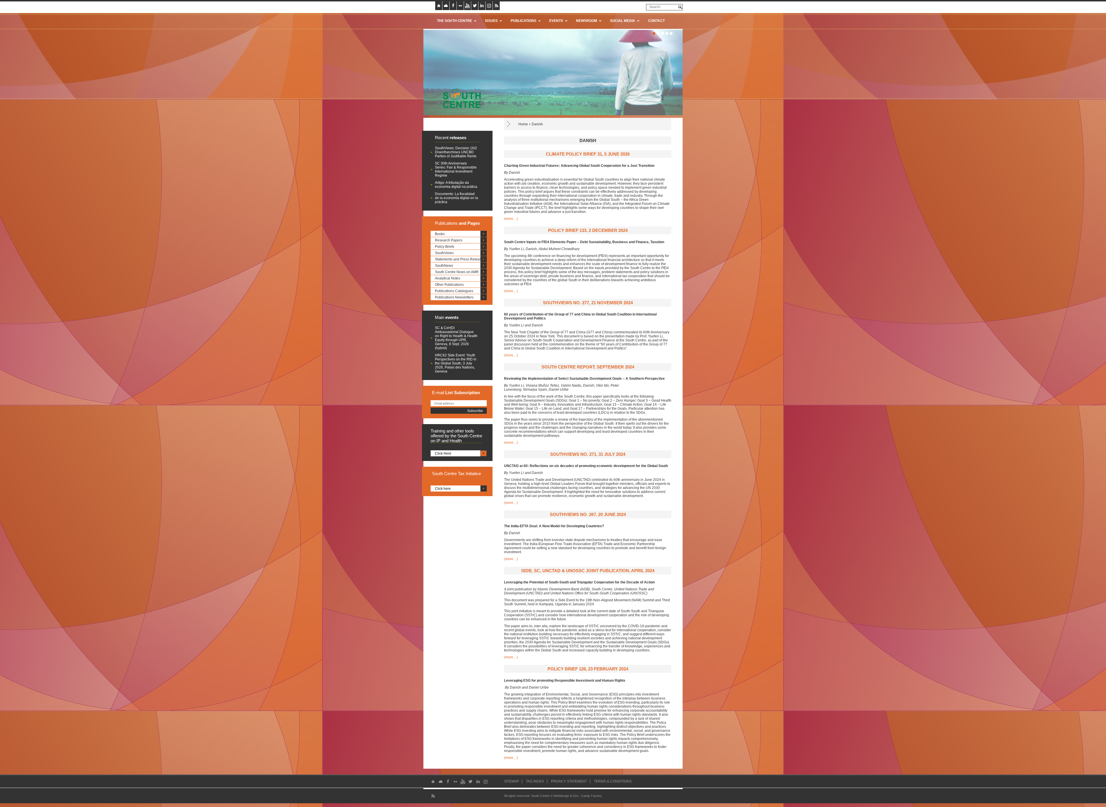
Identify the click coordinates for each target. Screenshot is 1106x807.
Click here (443, 489)
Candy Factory (591, 795)
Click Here (443, 453)
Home (523, 124)
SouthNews (444, 266)
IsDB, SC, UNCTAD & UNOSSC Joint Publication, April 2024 (587, 570)
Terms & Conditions (613, 781)
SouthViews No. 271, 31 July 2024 (587, 454)
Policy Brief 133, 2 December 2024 (588, 230)
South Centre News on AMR (457, 272)
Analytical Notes (447, 278)
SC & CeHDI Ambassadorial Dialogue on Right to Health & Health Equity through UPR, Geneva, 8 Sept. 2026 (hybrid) (456, 338)
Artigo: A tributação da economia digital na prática (456, 185)
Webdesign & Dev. (566, 795)
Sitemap (511, 781)
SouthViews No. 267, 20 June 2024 (588, 514)
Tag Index (535, 781)
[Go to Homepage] (460, 98)
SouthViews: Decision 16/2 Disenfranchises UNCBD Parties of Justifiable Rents (456, 152)
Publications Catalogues (454, 291)
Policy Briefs (444, 247)
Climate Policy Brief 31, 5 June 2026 (588, 154)
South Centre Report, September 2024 (587, 366)
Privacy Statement (569, 781)
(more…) (511, 219)
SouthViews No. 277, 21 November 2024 (588, 302)
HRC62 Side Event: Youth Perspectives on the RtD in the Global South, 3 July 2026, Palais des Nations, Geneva (455, 363)
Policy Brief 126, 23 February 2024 (588, 668)
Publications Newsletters (454, 297)
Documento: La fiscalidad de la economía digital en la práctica (456, 198)
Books (440, 234)
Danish (537, 124)
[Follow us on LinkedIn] (481, 5)
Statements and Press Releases (460, 259)
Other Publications (449, 285)
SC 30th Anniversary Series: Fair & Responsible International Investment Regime (456, 169)
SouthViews (444, 253)
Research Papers (448, 240)
